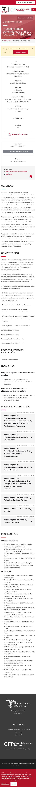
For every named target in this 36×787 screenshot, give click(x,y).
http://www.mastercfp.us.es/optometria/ (16, 171)
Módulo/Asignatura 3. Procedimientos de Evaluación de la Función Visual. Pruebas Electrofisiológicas (19, 451)
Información (6, 41)
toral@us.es (8, 174)
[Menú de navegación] (33, 9)
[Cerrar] (32, 48)
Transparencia (18, 732)
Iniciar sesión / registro (26, 2)
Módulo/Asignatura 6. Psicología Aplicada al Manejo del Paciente (19, 497)
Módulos (16, 41)
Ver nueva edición (21, 52)
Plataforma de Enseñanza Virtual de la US (19, 729)
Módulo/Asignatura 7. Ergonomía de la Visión (19, 508)
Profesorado (25, 41)
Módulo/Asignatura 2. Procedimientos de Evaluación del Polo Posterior (19, 436)
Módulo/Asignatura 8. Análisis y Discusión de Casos (19, 519)
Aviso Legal (19, 734)
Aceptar (13, 784)
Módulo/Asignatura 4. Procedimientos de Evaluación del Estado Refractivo (19, 466)
